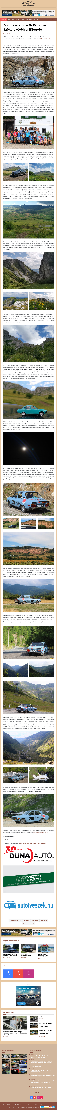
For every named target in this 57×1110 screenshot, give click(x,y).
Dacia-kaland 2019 (15, 920)
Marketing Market (38, 1104)
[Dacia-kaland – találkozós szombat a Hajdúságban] (11, 948)
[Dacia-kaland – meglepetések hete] (28, 948)
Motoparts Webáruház (33, 843)
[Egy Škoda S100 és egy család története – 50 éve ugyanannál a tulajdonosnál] (23, 1071)
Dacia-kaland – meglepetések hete (26, 954)
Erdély (27, 920)
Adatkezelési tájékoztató (33, 1107)
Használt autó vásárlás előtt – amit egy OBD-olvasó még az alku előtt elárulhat (15, 1033)
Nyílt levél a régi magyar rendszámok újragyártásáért (45, 1025)
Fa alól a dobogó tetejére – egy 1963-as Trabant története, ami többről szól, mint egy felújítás (30, 19)
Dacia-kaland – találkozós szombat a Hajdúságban (10, 954)
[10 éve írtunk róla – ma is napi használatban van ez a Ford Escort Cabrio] (23, 1066)
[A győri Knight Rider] (34, 1019)
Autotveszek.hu (43, 843)
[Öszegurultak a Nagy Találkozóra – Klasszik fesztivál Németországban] (15, 1056)
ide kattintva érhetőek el (43, 38)
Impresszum (24, 1107)
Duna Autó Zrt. (22, 843)
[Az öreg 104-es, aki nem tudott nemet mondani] (6, 1066)
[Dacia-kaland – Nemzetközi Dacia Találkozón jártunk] (46, 948)
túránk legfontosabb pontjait (40, 832)
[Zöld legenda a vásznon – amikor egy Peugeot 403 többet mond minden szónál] (15, 1071)
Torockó (44, 920)
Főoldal (18, 1107)
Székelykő (35, 920)
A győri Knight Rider (44, 1017)
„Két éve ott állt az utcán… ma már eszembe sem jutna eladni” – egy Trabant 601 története (46, 1033)
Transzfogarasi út (29, 923)
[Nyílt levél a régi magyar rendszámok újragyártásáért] (34, 1025)
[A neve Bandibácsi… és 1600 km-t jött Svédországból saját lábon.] (23, 1061)
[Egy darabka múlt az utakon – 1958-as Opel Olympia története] (6, 1071)
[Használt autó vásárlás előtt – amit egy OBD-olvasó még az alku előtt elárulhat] (15, 1023)
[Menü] (3, 4)
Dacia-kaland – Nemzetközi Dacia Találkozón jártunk (43, 955)
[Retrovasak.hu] (28, 3)
